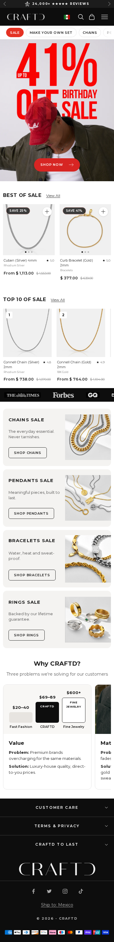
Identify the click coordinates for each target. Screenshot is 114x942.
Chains (90, 33)
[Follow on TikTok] (81, 891)
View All (53, 195)
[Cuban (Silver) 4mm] (29, 230)
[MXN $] (67, 17)
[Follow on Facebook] (33, 891)
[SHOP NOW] (57, 110)
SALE (15, 33)
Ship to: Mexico (57, 905)
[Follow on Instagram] (65, 891)
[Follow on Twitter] (49, 891)
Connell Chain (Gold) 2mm (74, 364)
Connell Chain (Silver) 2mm (21, 364)
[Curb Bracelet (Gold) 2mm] (85, 230)
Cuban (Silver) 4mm (20, 260)
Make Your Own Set (51, 33)
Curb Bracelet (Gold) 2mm (76, 262)
